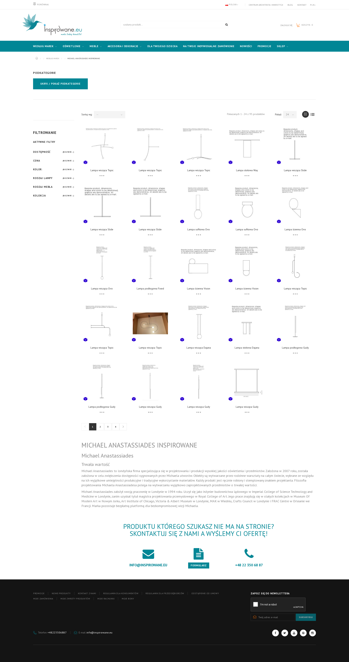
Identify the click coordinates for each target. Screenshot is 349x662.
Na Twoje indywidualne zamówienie (208, 46)
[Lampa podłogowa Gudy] (295, 323)
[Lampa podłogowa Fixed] (150, 264)
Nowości (246, 46)
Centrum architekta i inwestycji (266, 4)
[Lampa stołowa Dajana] (247, 323)
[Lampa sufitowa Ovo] (198, 205)
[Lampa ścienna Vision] (198, 264)
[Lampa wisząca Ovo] (102, 264)
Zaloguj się (286, 25)
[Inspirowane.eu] (51, 25)
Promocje (264, 46)
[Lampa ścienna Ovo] (295, 205)
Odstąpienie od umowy (205, 593)
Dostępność (41, 152)
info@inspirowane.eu (100, 632)
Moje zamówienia (43, 598)
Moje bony (128, 598)
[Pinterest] (303, 633)
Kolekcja (39, 195)
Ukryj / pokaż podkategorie (60, 83)
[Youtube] (294, 633)
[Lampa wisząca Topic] (102, 145)
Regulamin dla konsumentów (120, 593)
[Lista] (312, 114)
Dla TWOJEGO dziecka (162, 46)
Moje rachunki (106, 598)
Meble (94, 46)
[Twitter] (284, 633)
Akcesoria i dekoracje (123, 46)
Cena (36, 160)
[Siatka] (305, 114)
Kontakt (301, 4)
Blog (290, 4)
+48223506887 (57, 632)
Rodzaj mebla (43, 186)
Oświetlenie (72, 46)
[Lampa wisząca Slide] (295, 145)
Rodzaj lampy (43, 178)
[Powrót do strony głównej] (37, 58)
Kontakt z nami (87, 593)
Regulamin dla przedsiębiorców (165, 593)
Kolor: (37, 169)
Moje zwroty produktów (75, 598)
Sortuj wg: (86, 114)
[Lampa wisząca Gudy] (150, 382)
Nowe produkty (61, 593)
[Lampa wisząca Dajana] (198, 323)
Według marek (43, 46)
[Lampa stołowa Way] (247, 145)
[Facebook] (275, 633)
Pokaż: (278, 114)
